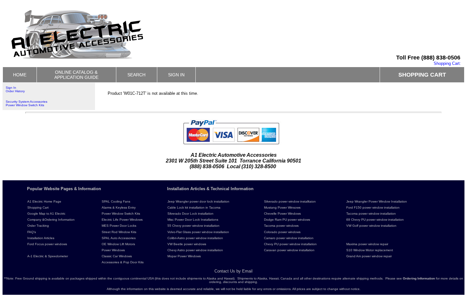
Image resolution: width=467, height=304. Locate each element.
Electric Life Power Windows (122, 219)
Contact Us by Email (233, 271)
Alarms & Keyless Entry (119, 207)
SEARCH (136, 74)
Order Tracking (38, 225)
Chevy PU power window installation (290, 244)
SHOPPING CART (422, 75)
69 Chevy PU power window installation (375, 219)
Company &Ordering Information (51, 219)
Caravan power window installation (289, 250)
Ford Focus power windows (47, 244)
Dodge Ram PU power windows (287, 219)
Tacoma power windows (281, 225)
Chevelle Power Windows (282, 213)
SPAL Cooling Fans (116, 201)
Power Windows (113, 250)
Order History (15, 91)
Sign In (11, 87)
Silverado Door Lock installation (190, 213)
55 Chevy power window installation (193, 225)
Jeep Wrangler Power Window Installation (376, 201)
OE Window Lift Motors (118, 244)
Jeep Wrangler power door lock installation (198, 201)
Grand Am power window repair (369, 256)
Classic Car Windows (117, 256)
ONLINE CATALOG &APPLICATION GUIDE (76, 75)
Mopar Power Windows (184, 256)
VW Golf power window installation (371, 225)
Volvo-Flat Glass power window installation (198, 232)
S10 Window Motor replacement (369, 250)
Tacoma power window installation (371, 213)
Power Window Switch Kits (25, 105)
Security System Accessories (26, 101)
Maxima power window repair (367, 244)
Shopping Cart (38, 207)
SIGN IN (176, 74)
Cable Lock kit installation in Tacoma (193, 207)
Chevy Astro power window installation (195, 250)
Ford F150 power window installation (373, 207)
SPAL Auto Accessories (119, 238)
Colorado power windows (282, 232)
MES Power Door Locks (119, 225)
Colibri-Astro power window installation (195, 238)
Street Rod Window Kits (119, 232)
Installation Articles (40, 238)
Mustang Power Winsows (282, 207)
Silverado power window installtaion (290, 201)
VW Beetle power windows (186, 244)
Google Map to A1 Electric (46, 213)
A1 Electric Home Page (44, 201)
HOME (19, 74)
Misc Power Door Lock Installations (192, 219)
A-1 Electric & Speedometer (47, 256)
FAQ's (31, 232)
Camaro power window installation (289, 238)
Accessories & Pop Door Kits (123, 262)
